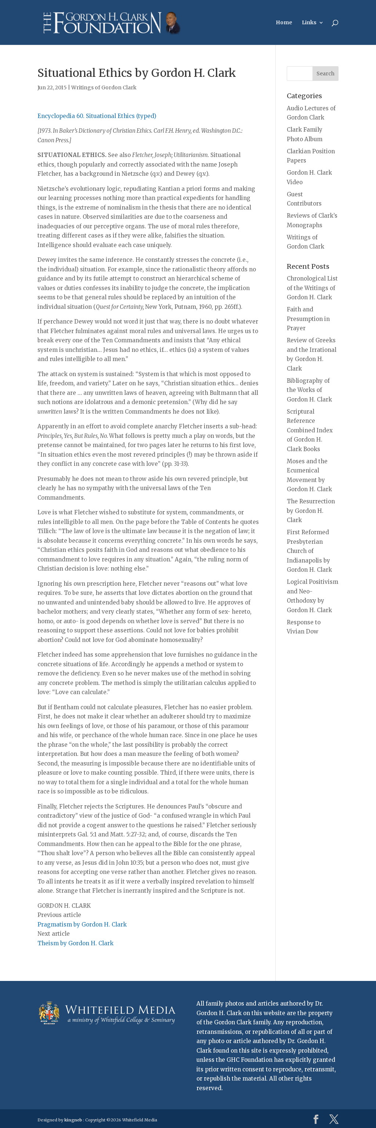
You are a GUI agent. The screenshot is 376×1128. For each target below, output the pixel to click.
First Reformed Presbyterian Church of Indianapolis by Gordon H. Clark (309, 551)
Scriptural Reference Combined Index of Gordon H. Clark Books (310, 430)
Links (309, 23)
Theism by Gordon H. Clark (75, 943)
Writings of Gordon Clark (104, 87)
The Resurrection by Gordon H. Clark (311, 511)
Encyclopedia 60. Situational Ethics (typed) (96, 116)
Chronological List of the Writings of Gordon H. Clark (312, 288)
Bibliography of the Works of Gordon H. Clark (309, 390)
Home (284, 23)
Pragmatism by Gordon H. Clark (82, 924)
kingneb (73, 1119)
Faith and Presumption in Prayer (308, 319)
